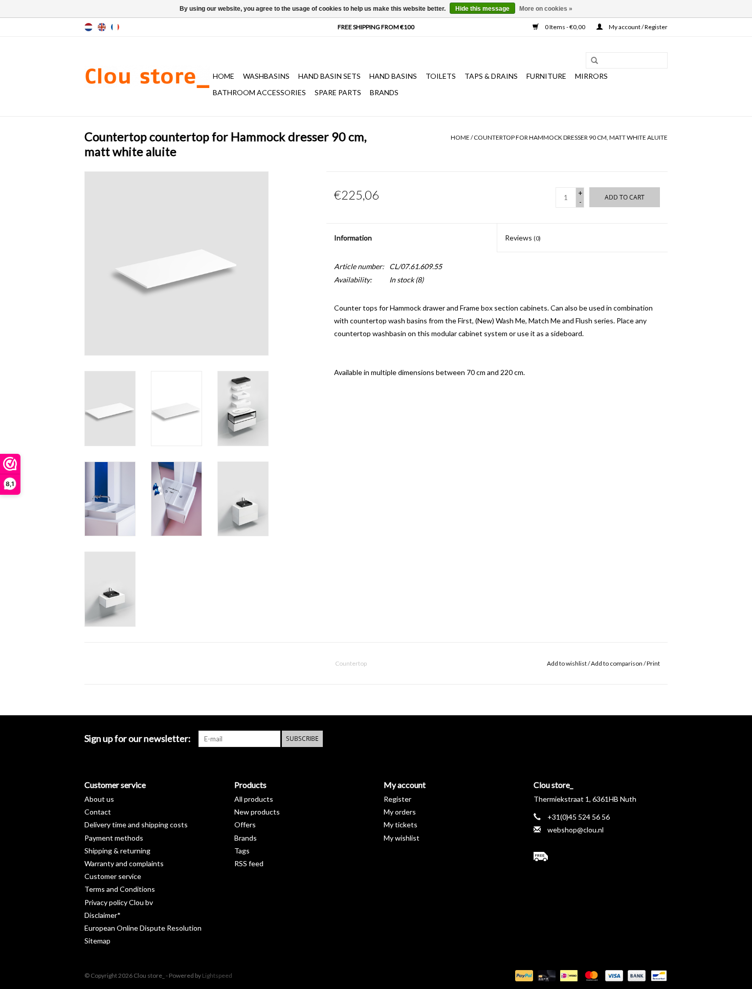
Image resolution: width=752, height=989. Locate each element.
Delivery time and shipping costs (136, 824)
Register (397, 799)
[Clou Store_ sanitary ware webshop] (147, 76)
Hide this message (482, 8)
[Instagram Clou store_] (659, 739)
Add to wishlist (567, 663)
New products (257, 811)
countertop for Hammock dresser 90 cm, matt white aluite (571, 137)
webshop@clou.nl (575, 829)
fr (115, 27)
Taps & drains (491, 76)
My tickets (400, 824)
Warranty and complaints (124, 863)
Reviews (523, 237)
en (102, 27)
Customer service (112, 876)
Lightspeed (217, 975)
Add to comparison (617, 663)
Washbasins (266, 76)
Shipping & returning (117, 850)
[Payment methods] (523, 975)
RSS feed (248, 863)
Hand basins (393, 76)
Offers (245, 824)
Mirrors (591, 76)
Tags (242, 850)
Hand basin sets (329, 76)
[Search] (591, 61)
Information (353, 237)
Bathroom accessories (259, 92)
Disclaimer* (102, 915)
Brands (384, 92)
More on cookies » (545, 8)
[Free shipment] (601, 856)
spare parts (338, 92)
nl (88, 27)
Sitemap (97, 940)
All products (253, 799)
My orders (400, 811)
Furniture (546, 76)
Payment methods (113, 837)
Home (223, 76)
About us (99, 799)
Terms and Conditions (119, 889)
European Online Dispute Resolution (143, 928)
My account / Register (638, 27)
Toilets (441, 76)
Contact (97, 811)
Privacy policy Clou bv (118, 902)
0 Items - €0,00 (565, 27)
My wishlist (401, 837)
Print (653, 663)
